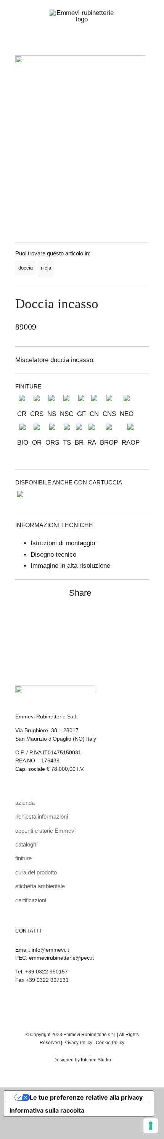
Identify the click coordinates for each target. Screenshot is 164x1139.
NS (51, 414)
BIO (22, 442)
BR (79, 442)
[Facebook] (114, 617)
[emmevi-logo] (82, 12)
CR (21, 414)
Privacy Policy (77, 1042)
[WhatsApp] (128, 617)
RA (91, 442)
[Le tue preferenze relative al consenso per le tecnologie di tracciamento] (150, 1125)
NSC (66, 414)
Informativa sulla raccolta (47, 1110)
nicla (46, 268)
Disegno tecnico (53, 554)
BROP (109, 442)
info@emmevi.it (50, 950)
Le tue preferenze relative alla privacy (86, 1097)
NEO (126, 414)
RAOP (131, 442)
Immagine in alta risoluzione (70, 565)
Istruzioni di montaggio (63, 543)
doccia (25, 268)
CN (94, 414)
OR (37, 442)
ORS (52, 442)
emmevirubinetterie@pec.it (61, 958)
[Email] (142, 617)
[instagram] (75, 1001)
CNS (109, 414)
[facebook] (88, 1001)
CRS (36, 414)
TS (67, 442)
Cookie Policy (110, 1042)
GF (81, 414)
